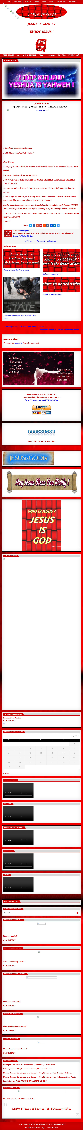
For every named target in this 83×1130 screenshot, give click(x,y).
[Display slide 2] (53, 546)
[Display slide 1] (52, 546)
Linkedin (52, 241)
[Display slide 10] (62, 546)
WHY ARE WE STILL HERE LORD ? (30, 1081)
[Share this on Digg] (51, 225)
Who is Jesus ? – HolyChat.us (15, 1069)
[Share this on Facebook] (34, 225)
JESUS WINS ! (41, 103)
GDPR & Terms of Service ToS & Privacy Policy (41, 1109)
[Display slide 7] (59, 546)
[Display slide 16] (69, 546)
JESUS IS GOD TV (42, 24)
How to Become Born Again (64, 1077)
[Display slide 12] (64, 546)
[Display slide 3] (54, 546)
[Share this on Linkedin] (54, 225)
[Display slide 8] (60, 546)
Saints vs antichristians (52, 295)
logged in (18, 343)
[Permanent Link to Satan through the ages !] (61, 260)
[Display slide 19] (72, 546)
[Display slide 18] (71, 546)
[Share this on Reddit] (44, 225)
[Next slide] (77, 525)
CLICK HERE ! (9, 940)
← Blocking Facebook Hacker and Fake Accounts (23, 327)
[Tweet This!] (30, 225)
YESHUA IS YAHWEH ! (10, 60)
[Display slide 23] (77, 546)
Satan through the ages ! (53, 274)
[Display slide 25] (79, 547)
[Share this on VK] (47, 225)
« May (6, 773)
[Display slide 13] (66, 546)
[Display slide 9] (61, 546)
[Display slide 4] (56, 546)
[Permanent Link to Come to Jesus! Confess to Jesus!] (21, 258)
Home (8, 2)
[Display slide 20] (73, 546)
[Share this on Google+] (37, 225)
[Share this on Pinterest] (40, 225)
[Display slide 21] (75, 546)
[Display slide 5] (57, 546)
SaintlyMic (21, 107)
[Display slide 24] (78, 546)
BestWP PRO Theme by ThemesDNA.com (41, 1128)
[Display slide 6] (58, 546)
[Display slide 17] (70, 546)
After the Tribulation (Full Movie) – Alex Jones (35, 1065)
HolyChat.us (72, 2)
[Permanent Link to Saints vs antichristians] (61, 284)
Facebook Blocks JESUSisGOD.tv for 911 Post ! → (60, 330)
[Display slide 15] (68, 546)
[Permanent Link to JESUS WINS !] (41, 127)
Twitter (30, 241)
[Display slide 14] (67, 546)
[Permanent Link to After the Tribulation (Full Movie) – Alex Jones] (21, 295)
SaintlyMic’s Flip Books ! (41, 1069)
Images (51, 2)
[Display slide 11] (63, 546)
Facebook (40, 241)
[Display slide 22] (76, 546)
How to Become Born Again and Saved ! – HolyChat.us (26, 1073)
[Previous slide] (6, 525)
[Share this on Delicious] (58, 225)
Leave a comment (59, 107)
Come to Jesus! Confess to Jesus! (16, 270)
